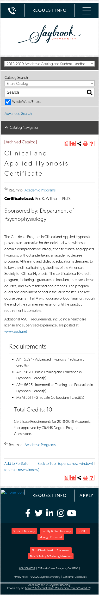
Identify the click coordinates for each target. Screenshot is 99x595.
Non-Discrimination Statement (51, 550)
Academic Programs (40, 190)
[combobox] (49, 64)
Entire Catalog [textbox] (17, 83)
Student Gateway (24, 531)
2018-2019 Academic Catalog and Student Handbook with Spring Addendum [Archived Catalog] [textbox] (50, 63)
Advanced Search (18, 113)
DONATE (83, 531)
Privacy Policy (21, 576)
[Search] (90, 92)
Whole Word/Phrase (26, 101)
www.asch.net (15, 331)
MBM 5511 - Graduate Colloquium (42, 397)
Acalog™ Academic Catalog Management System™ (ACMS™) (58, 588)
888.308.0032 (27, 568)
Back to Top (46, 463)
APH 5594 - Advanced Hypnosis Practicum (49, 359)
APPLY (86, 495)
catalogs (35, 585)
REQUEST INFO (49, 10)
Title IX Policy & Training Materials (51, 556)
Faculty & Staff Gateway (56, 531)
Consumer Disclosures (75, 576)
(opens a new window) (75, 463)
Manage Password (50, 537)
